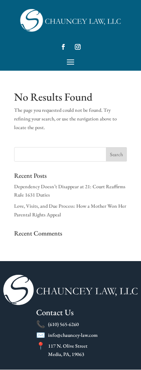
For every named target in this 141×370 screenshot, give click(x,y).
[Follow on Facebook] (63, 47)
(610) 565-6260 (63, 324)
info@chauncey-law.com (73, 335)
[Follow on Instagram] (78, 47)
